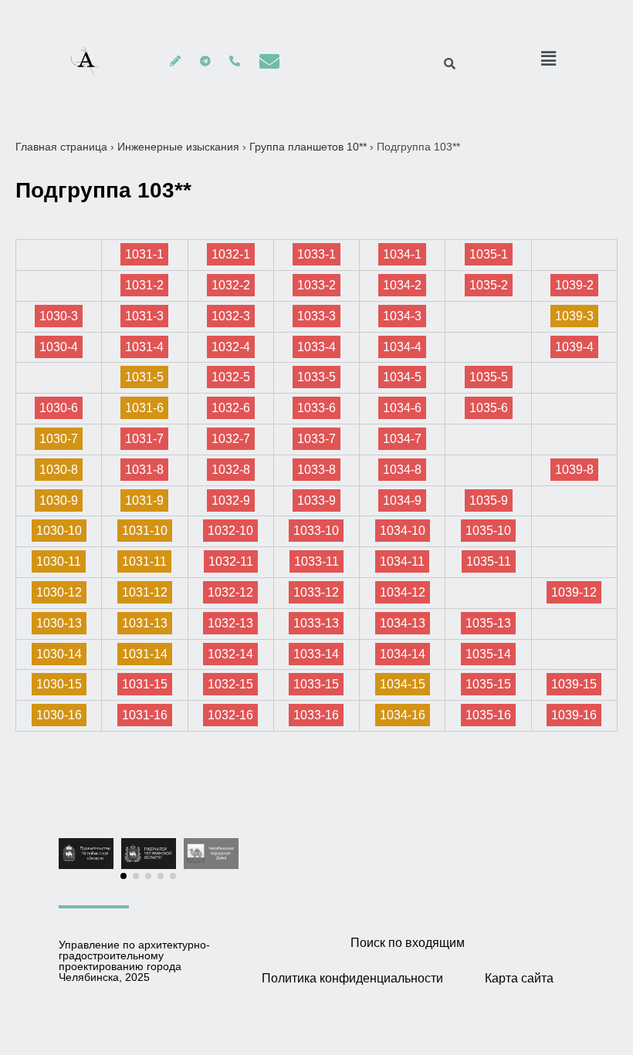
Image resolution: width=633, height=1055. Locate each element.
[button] (123, 876)
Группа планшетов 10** (308, 146)
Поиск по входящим (407, 942)
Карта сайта (519, 978)
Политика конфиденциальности (352, 978)
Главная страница (61, 146)
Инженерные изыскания (178, 146)
